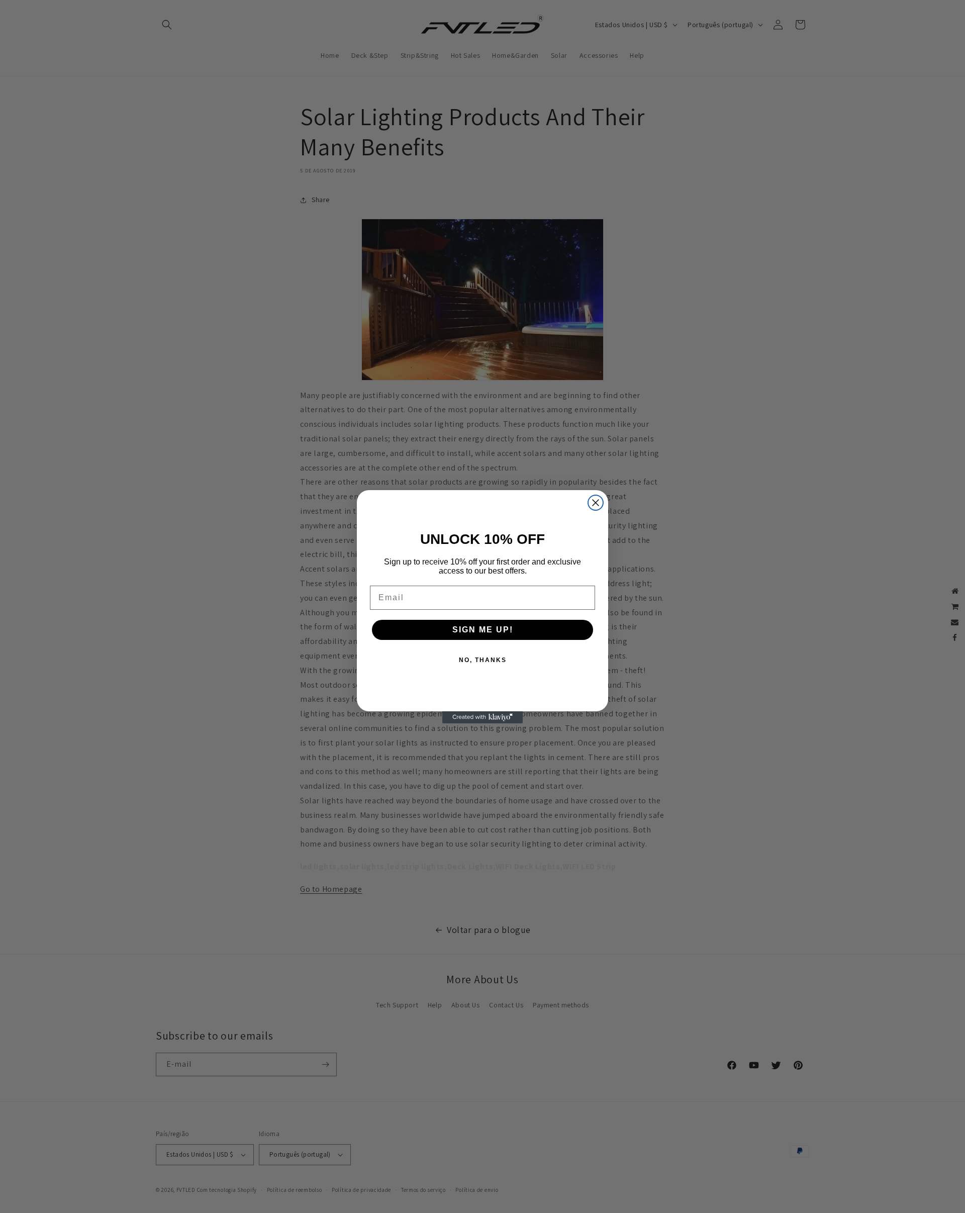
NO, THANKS (483, 660)
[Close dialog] (595, 502)
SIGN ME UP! (482, 629)
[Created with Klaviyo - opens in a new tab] (482, 717)
